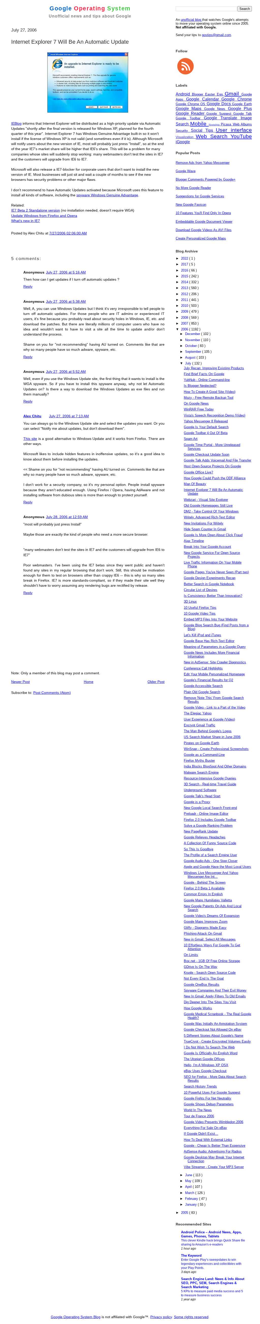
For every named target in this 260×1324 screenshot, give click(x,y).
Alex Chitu (32, 416)
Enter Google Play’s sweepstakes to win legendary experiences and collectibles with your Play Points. (211, 1264)
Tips (210, 130)
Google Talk (242, 114)
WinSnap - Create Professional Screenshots (216, 749)
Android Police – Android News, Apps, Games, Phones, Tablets (211, 1234)
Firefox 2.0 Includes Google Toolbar (210, 820)
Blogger (198, 94)
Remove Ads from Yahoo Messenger (203, 163)
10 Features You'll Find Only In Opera (203, 213)
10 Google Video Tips (200, 613)
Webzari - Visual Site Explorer (206, 500)
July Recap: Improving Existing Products (214, 368)
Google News (216, 109)
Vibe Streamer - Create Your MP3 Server (214, 1167)
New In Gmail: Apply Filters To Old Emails (215, 996)
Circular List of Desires (200, 590)
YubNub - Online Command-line (207, 380)
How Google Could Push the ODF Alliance (215, 478)
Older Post (156, 682)
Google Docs (219, 104)
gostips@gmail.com (216, 35)
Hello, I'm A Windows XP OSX (206, 1065)
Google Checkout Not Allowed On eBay (212, 1029)
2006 (185, 329)
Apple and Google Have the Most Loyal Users (217, 867)
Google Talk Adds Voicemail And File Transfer (217, 460)
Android (184, 94)
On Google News (196, 403)
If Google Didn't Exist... (201, 1134)
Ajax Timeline (194, 541)
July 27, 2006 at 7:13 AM (69, 416)
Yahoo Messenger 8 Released (206, 421)
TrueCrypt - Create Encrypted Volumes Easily (217, 1041)
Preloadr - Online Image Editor (206, 814)
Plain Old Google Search (202, 692)
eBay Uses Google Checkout (205, 1071)
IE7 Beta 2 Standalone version (35, 210)
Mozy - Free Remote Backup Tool (208, 398)
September (193, 352)
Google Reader (191, 113)
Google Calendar (204, 99)
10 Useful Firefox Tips (200, 608)
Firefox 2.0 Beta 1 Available (204, 888)
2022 (185, 258)
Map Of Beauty (195, 484)
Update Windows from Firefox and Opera (44, 216)
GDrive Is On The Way (200, 967)
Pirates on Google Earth (201, 743)
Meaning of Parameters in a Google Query (215, 647)
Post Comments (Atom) (52, 693)
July (188, 363)
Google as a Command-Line (204, 755)
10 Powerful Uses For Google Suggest (212, 1092)
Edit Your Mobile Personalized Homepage (214, 674)
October (191, 346)
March (190, 1193)
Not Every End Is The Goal (204, 978)
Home (88, 682)
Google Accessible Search (203, 686)
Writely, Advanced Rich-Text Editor (209, 517)
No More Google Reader (193, 188)
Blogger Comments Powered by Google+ (206, 179)
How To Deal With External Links (208, 1140)
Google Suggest (219, 114)
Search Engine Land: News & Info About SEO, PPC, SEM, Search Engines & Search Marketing (212, 1283)
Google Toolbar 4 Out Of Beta (206, 433)
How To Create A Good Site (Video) (209, 392)
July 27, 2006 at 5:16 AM (66, 272)
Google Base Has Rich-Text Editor (209, 641)
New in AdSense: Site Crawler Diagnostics (215, 662)
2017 (185, 264)
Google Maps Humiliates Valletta (208, 900)
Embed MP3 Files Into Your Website (210, 619)
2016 (185, 270)
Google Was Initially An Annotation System (215, 1024)
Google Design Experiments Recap (209, 578)
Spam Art (191, 439)
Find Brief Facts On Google (204, 374)
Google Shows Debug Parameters (209, 1104)
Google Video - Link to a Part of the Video (214, 707)
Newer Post (20, 682)
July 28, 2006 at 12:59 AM (67, 517)
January (191, 1204)
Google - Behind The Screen (204, 882)
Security (183, 131)
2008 (185, 318)
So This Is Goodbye (198, 849)
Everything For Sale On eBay (205, 1128)
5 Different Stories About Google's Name (213, 1036)
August (191, 357)
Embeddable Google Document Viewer (204, 222)
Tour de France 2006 (199, 1116)
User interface (234, 130)
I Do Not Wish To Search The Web (209, 1047)
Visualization (186, 137)
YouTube (241, 136)
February (192, 1199)
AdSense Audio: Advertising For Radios (213, 1151)
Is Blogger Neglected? (200, 386)
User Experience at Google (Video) (209, 719)
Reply (27, 286)
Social (198, 130)
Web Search (213, 136)
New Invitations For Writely (203, 523)
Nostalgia (215, 124)
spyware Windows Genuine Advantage (107, 195)
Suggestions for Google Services (200, 196)
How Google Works (198, 1008)
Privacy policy (161, 1317)
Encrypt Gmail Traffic (199, 725)
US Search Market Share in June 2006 (212, 737)
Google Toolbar (190, 118)
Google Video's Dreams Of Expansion (211, 916)
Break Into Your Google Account (207, 547)
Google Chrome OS (191, 104)
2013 (185, 288)
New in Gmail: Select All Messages (210, 939)
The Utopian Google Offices (204, 1059)
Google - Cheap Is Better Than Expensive (214, 1145)
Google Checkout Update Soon (206, 454)
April (189, 1187)
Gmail (233, 94)
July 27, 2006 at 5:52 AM (66, 372)
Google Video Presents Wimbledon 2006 (213, 1122)
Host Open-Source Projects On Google (212, 466)
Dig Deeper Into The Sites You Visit (210, 1002)
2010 (185, 306)
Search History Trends (200, 1086)
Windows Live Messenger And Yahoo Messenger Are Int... (211, 875)
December (193, 334)
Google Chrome (236, 99)
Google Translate (222, 118)
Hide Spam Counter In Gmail (205, 529)
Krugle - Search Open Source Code (210, 973)
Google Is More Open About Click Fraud (213, 535)
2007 (185, 323)
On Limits (191, 955)
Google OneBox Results (201, 984)
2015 (185, 276)
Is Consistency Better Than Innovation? (213, 596)
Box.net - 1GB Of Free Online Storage (212, 961)
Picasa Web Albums (236, 124)
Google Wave (186, 171)
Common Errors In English (203, 894)
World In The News (198, 1110)
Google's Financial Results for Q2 (208, 680)
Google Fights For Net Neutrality (207, 1098)
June (189, 1175)
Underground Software (200, 790)
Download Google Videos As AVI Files (204, 230)
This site (30, 439)
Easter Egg (215, 94)
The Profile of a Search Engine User (210, 855)
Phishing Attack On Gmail (203, 933)
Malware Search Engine (201, 772)
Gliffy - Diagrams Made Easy (205, 928)
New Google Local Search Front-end (210, 808)
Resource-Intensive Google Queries (210, 778)
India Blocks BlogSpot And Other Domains (215, 766)
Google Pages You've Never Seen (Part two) (216, 572)
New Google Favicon (191, 204)
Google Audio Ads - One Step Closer (210, 861)
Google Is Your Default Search (206, 427)
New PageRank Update (201, 831)
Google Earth (242, 104)
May (188, 1181)
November (193, 340)
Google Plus (240, 108)
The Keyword (191, 1255)
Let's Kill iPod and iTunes (202, 635)
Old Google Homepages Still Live (208, 505)
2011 (185, 300)
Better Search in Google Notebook (209, 584)
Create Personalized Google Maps (201, 238)
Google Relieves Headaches (204, 837)
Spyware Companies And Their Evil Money (215, 990)
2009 (185, 311)
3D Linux (190, 601)
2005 (185, 1213)
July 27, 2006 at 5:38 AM (66, 301)
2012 (185, 294)
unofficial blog (191, 20)
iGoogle (183, 142)
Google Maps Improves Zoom (206, 921)
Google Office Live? (198, 472)
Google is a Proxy (197, 802)
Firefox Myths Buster (199, 760)
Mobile (199, 123)
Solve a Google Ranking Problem (208, 825)
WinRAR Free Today (199, 409)
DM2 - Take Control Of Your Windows (211, 511)
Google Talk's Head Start (202, 796)
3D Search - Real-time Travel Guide (210, 784)
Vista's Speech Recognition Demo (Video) (214, 415)
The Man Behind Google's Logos (208, 731)
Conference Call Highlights (203, 668)
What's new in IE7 (25, 221)
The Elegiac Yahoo (198, 713)
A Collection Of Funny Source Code (210, 843)
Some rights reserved (191, 1317)
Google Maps (190, 108)
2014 (185, 282)
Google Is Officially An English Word (210, 1053)
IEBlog (16, 123)
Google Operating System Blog (76, 1317)
